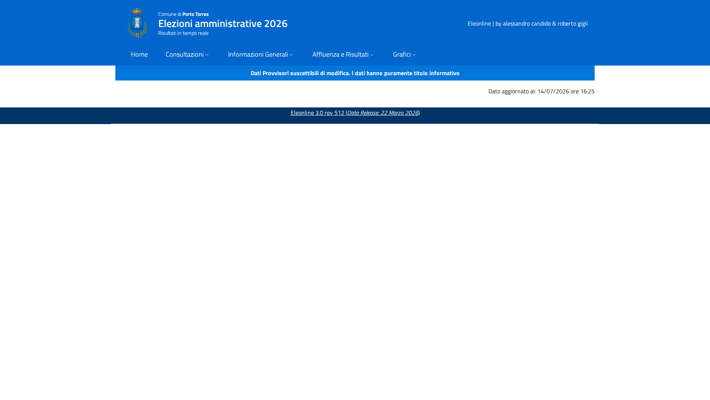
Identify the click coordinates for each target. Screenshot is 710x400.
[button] (188, 55)
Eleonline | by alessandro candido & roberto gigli (528, 23)
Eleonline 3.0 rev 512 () (355, 112)
